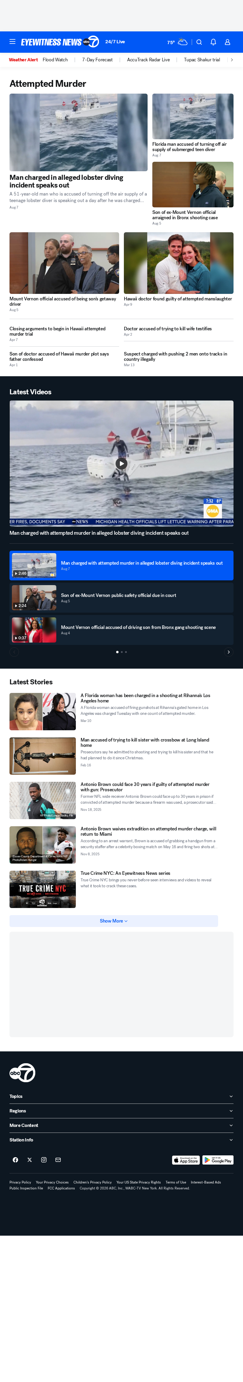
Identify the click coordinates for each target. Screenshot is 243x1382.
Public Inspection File (26, 1188)
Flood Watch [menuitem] (55, 60)
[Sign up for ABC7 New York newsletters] (58, 1160)
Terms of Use (176, 1182)
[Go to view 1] (117, 652)
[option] (26, 59)
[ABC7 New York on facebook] (15, 1160)
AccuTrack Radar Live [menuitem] (148, 60)
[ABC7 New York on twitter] (30, 1160)
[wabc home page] (22, 1072)
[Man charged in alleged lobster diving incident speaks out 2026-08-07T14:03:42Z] (78, 132)
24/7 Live (115, 42)
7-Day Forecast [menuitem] (97, 60)
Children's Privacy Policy (92, 1182)
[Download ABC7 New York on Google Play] (218, 1160)
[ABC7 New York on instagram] (44, 1160)
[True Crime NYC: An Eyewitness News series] (42, 889)
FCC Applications (61, 1188)
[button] (12, 41)
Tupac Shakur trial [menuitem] (202, 60)
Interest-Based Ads (206, 1182)
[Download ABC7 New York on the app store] (186, 1160)
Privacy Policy (20, 1182)
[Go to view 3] (126, 652)
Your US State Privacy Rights (138, 1182)
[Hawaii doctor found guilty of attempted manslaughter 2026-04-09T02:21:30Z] (179, 263)
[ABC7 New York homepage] (60, 42)
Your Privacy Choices (52, 1182)
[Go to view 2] (122, 652)
